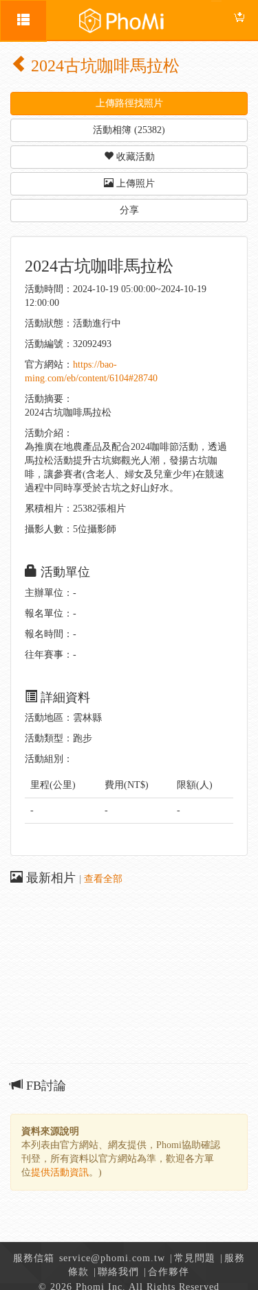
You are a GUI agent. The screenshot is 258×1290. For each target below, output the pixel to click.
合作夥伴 (168, 1272)
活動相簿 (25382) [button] (129, 130)
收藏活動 (134, 157)
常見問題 (194, 1258)
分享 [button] (129, 210)
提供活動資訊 (60, 1172)
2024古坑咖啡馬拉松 (103, 66)
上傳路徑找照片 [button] (129, 103)
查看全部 (103, 879)
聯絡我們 (118, 1272)
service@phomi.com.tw (112, 1258)
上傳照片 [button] (134, 183)
